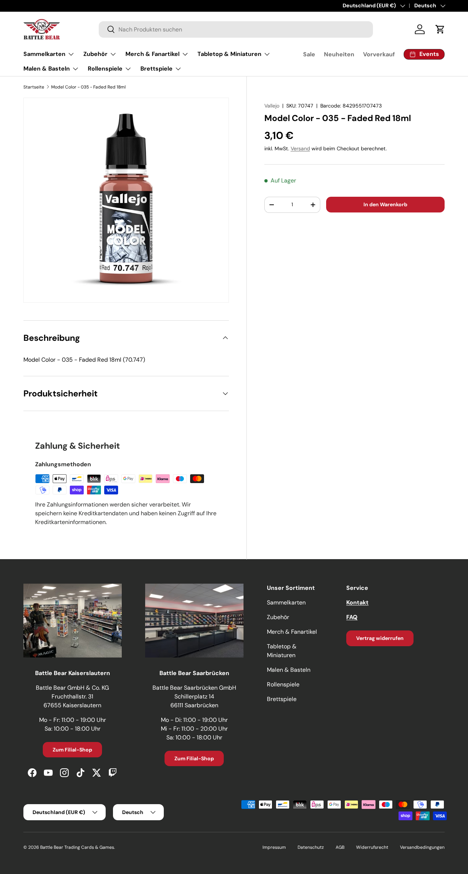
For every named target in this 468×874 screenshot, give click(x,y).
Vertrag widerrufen (380, 638)
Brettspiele (156, 68)
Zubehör (95, 54)
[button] (440, 29)
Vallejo (271, 105)
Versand (300, 148)
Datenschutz (311, 847)
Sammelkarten (44, 54)
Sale (309, 54)
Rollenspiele (105, 68)
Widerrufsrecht (372, 847)
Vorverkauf (379, 54)
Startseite (33, 87)
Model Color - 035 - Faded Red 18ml (88, 87)
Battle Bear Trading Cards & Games (77, 847)
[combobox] (236, 29)
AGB (340, 847)
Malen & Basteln (46, 68)
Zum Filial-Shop (72, 749)
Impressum (274, 847)
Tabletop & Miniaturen (229, 54)
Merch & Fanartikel (152, 54)
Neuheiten (339, 54)
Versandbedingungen (422, 847)
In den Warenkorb (385, 204)
